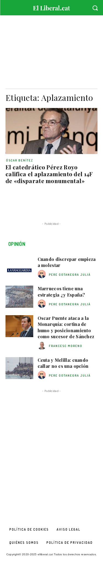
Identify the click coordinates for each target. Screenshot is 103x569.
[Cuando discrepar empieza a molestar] (19, 267)
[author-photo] (43, 274)
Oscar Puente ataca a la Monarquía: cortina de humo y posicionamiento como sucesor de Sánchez (66, 327)
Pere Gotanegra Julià (70, 275)
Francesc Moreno (65, 346)
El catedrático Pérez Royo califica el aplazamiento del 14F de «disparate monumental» (49, 173)
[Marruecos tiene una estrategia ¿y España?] (19, 297)
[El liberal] (51, 6)
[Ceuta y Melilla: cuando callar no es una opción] (19, 368)
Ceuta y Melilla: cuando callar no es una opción (63, 363)
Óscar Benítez (19, 160)
